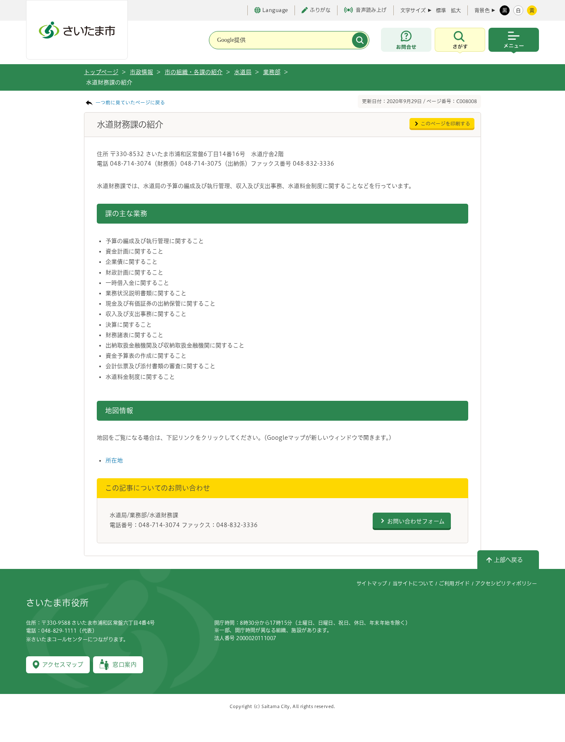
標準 (441, 10)
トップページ (101, 72)
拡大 (456, 10)
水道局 (242, 72)
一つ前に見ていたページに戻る (130, 102)
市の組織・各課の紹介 (194, 72)
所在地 (114, 460)
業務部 (271, 72)
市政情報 (141, 72)
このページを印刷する (445, 123)
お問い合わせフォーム (416, 521)
